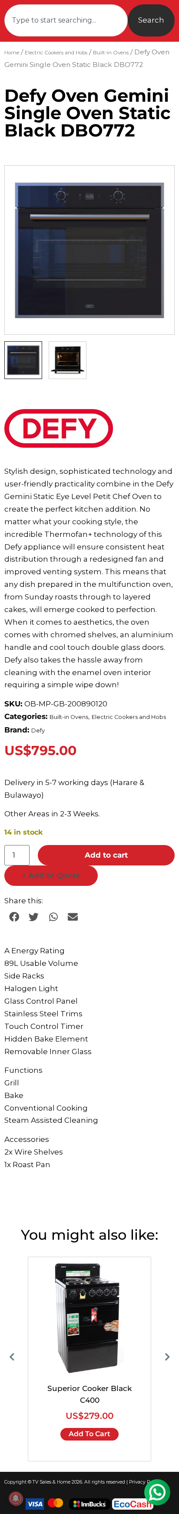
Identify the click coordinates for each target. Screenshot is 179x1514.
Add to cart (106, 855)
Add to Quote (51, 875)
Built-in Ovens (111, 53)
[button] (159, 180)
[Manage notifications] (16, 1498)
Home (11, 53)
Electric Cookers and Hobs (56, 53)
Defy (38, 730)
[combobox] (66, 20)
